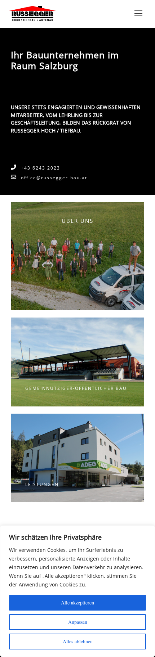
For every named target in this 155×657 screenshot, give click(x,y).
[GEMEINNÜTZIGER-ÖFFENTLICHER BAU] (77, 361)
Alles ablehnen (78, 641)
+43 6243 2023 (40, 168)
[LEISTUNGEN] (77, 457)
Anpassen (77, 621)
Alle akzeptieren (77, 602)
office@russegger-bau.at (54, 178)
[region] (77, 591)
